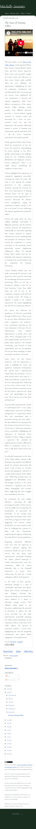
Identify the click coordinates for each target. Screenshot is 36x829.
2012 (8, 754)
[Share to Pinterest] (13, 645)
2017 (8, 737)
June (9, 699)
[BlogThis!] (8, 645)
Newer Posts (8, 651)
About (23, 13)
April (10, 702)
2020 (8, 727)
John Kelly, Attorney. (12, 6)
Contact (28, 13)
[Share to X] (9, 645)
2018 (8, 733)
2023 (8, 720)
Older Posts (28, 651)
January (10, 712)
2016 (8, 740)
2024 (8, 692)
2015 (8, 743)
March (10, 705)
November (11, 695)
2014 (8, 747)
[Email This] (6, 645)
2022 (8, 723)
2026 (8, 689)
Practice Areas (14, 13)
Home (7, 13)
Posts (8, 676)
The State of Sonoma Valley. (16, 715)
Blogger (21, 814)
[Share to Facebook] (11, 645)
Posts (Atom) (14, 655)
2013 (8, 750)
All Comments (11, 680)
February (11, 709)
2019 (8, 730)
